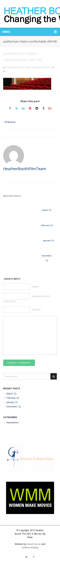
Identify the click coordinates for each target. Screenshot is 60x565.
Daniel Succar (34, 543)
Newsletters (12, 422)
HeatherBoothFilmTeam (19, 67)
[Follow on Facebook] (33, 557)
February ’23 (47, 225)
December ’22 (13, 406)
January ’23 (48, 240)
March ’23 (46, 210)
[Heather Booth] (30, 14)
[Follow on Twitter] (26, 557)
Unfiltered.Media (30, 547)
